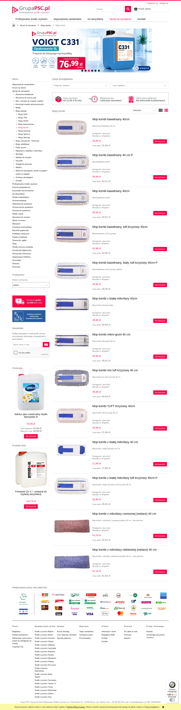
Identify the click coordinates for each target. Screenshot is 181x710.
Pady (14, 244)
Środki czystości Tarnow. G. (45, 684)
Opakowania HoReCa (21, 257)
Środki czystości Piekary (44, 661)
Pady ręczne (21, 147)
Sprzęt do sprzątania (21, 91)
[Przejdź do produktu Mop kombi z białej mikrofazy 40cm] (72, 304)
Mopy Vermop (24, 137)
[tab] (82, 71)
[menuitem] (31, 19)
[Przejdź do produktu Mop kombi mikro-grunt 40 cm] (72, 340)
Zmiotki (19, 181)
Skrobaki (19, 154)
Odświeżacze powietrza (22, 204)
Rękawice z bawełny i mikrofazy (29, 151)
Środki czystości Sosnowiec (45, 680)
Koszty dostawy (63, 632)
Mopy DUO (23, 114)
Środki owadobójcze (20, 197)
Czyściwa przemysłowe (22, 227)
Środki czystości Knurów (44, 655)
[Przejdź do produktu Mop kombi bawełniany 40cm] (72, 128)
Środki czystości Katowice (45, 652)
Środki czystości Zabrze (44, 694)
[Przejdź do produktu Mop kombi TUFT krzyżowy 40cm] (72, 416)
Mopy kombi (23, 127)
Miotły (18, 108)
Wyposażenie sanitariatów (23, 84)
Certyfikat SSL (18, 647)
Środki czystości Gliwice (44, 641)
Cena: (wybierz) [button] (119, 86)
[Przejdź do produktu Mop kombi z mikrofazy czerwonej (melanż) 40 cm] (72, 526)
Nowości (15, 263)
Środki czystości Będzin (44, 632)
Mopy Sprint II (24, 134)
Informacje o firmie (109, 632)
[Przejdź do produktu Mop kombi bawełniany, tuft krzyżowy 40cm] (72, 234)
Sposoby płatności (64, 638)
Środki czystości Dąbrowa (45, 645)
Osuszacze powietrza (21, 210)
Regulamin (16, 632)
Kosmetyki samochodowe (23, 190)
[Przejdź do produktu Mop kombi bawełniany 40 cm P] (72, 162)
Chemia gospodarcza (21, 187)
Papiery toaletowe (19, 237)
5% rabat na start (130, 632)
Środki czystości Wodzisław (45, 690)
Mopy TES (22, 117)
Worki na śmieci (19, 220)
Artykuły (149, 632)
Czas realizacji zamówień (66, 635)
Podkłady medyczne (20, 234)
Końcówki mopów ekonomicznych (30, 104)
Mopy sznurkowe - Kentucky (27, 141)
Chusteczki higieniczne (21, 250)
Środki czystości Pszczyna (45, 665)
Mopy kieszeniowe (26, 124)
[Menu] (176, 681)
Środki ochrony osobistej (22, 247)
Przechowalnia (84, 638)
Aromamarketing (19, 200)
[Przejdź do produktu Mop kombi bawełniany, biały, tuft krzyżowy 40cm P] (72, 270)
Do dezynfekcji (18, 194)
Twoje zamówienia (86, 632)
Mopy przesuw (24, 131)
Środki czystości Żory (43, 697)
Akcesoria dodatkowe (25, 94)
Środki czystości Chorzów (45, 638)
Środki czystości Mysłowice (45, 658)
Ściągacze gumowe (24, 164)
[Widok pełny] (166, 110)
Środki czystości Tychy (44, 687)
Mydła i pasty (17, 214)
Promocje (16, 267)
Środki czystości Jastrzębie (45, 648)
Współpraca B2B (108, 635)
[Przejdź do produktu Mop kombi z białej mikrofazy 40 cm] (72, 450)
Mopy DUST (23, 121)
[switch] (172, 700)
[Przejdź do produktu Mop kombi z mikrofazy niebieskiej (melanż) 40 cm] (72, 562)
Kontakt (105, 638)
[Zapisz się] (46, 344)
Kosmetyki (16, 260)
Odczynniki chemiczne (21, 254)
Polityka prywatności (20, 635)
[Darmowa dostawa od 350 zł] (90, 50)
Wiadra (19, 167)
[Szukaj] (128, 9)
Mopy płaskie (21, 111)
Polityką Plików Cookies (76, 707)
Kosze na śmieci (19, 88)
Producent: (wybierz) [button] (62, 86)
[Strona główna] (30, 10)
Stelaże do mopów (23, 157)
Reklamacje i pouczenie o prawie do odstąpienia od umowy (22, 640)
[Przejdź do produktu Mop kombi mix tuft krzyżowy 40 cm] (72, 378)
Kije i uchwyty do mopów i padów (29, 101)
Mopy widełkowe (22, 144)
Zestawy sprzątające (24, 177)
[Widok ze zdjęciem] (160, 110)
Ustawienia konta (85, 635)
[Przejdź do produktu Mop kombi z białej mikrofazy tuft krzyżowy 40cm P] (72, 486)
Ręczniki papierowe (20, 230)
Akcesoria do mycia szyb (26, 98)
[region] (90, 50)
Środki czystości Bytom (44, 635)
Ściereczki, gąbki (19, 240)
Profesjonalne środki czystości (24, 184)
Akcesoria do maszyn (21, 217)
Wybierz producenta (20, 280)
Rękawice (16, 224)
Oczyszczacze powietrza (22, 207)
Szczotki (19, 161)
